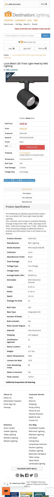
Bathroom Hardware (37, 454)
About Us (26, 24)
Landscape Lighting (37, 463)
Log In (11, 48)
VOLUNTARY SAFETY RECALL (27, 469)
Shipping (32, 404)
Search (46, 35)
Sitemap (7, 407)
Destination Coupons (12, 401)
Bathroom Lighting (36, 431)
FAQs (31, 397)
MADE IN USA (34, 417)
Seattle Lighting (10, 431)
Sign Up (26, 48)
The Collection (27, 198)
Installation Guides (37, 428)
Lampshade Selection (38, 444)
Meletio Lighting (10, 441)
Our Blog (19, 24)
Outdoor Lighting (36, 450)
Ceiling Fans (34, 441)
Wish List (41, 48)
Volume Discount (36, 414)
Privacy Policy (34, 407)
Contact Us (33, 420)
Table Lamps (34, 457)
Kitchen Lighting (36, 447)
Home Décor (34, 460)
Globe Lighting (10, 434)
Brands (34, 24)
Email (16, 180)
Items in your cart (28, 42)
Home (6, 55)
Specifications (27, 189)
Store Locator (8, 24)
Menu (44, 4)
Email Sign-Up (10, 404)
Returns (32, 401)
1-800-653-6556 (13, 4)
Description (27, 193)
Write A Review (27, 180)
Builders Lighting (11, 438)
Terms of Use (34, 410)
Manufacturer (27, 202)
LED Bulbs (33, 438)
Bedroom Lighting (36, 434)
